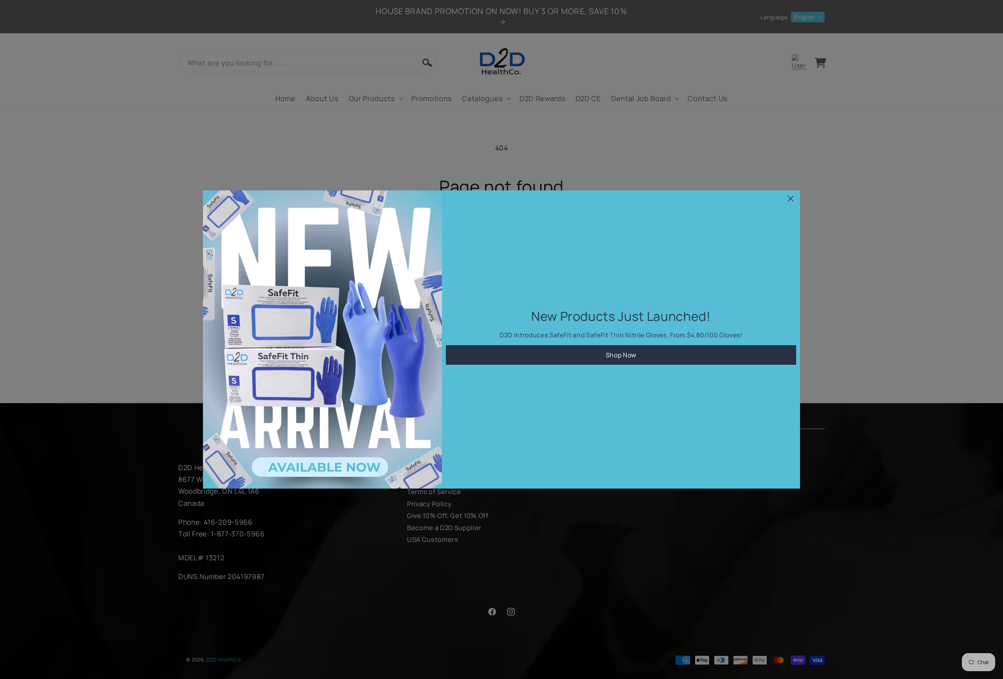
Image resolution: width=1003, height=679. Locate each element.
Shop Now (621, 355)
